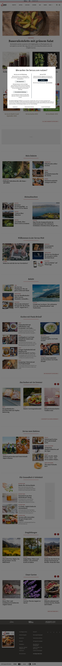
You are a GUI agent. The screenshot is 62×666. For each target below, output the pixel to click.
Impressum (15, 107)
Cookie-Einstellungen (45, 107)
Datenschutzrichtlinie (29, 107)
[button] (43, 80)
